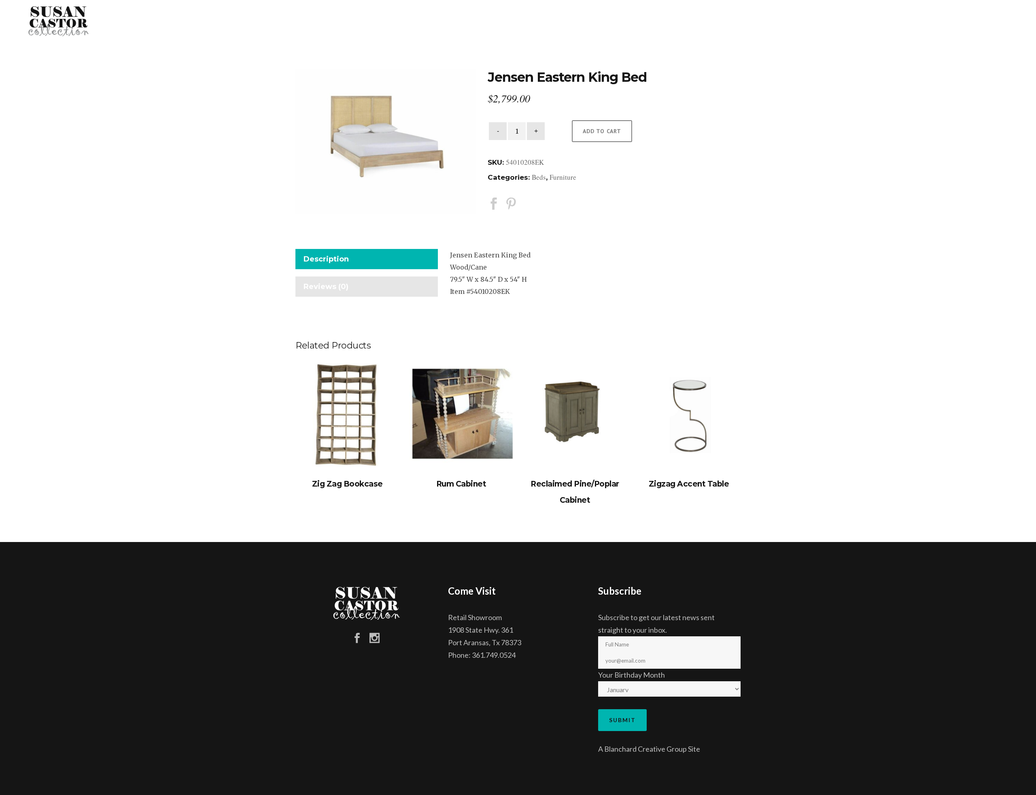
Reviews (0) (326, 286)
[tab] (366, 261)
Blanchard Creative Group (645, 748)
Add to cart (602, 131)
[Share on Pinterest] (511, 203)
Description (326, 259)
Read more (347, 415)
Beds (539, 177)
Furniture (563, 177)
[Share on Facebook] (494, 203)
